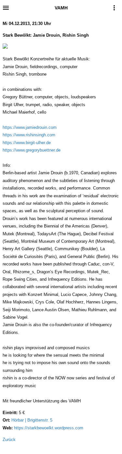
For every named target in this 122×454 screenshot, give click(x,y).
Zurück (9, 439)
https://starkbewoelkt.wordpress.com (48, 427)
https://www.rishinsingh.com (29, 134)
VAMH (61, 7)
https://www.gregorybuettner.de (32, 150)
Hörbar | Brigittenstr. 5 (31, 420)
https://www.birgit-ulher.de (27, 142)
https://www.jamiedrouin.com (30, 127)
